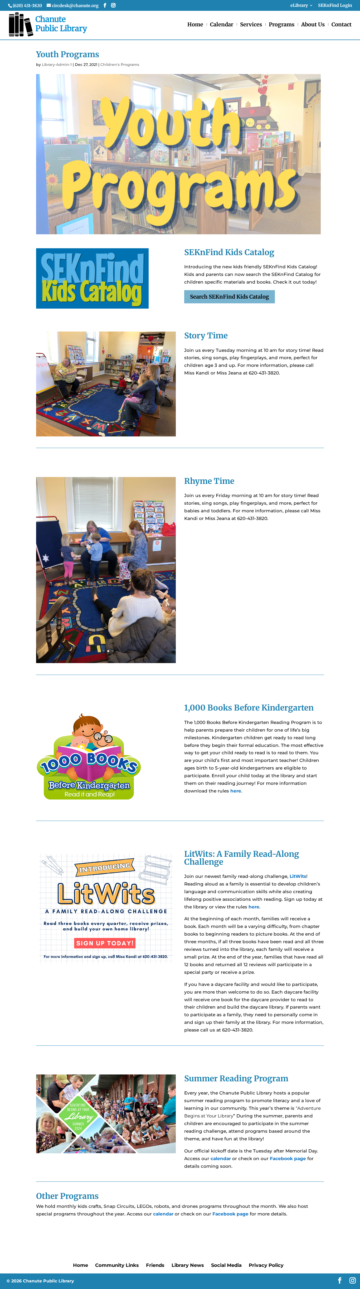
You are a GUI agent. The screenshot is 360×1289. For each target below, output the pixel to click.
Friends (155, 1265)
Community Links (117, 1265)
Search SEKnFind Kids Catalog (229, 296)
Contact (342, 25)
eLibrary (299, 5)
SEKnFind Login (335, 5)
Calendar (221, 25)
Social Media (226, 1265)
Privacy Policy (266, 1265)
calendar (221, 1158)
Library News (188, 1265)
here (254, 906)
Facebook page (288, 1158)
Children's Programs (119, 64)
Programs (281, 25)
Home (195, 25)
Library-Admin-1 (57, 64)
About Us (313, 25)
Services (251, 25)
